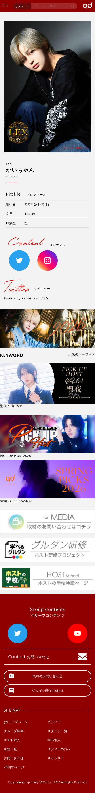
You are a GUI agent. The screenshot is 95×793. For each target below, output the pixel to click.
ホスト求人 (12, 740)
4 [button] (84, 149)
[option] (47, 86)
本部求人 (54, 740)
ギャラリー (56, 758)
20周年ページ (14, 767)
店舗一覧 (10, 749)
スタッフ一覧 (57, 731)
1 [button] (65, 149)
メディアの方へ (59, 749)
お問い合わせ (14, 758)
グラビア (54, 722)
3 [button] (78, 149)
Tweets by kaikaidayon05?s (26, 298)
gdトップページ (16, 722)
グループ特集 (14, 731)
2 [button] (71, 149)
